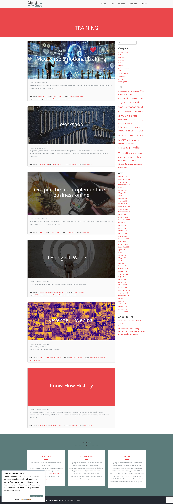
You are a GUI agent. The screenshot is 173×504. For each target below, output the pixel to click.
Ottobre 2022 (123, 217)
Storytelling (138, 153)
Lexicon (134, 130)
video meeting (134, 164)
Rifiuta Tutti (22, 496)
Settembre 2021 (124, 247)
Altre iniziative (123, 52)
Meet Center (124, 135)
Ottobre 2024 (123, 182)
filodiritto (132, 115)
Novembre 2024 (124, 179)
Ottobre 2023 (123, 209)
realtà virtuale (55, 99)
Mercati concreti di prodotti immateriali (131, 331)
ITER (36, 295)
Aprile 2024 (122, 195)
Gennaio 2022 (123, 236)
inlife (120, 123)
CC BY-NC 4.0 (64, 500)
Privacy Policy (75, 500)
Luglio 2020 (122, 277)
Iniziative (121, 65)
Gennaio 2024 (123, 201)
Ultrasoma (132, 160)
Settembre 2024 (124, 185)
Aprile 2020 (122, 282)
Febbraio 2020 (123, 287)
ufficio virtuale (122, 161)
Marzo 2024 (122, 198)
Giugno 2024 (122, 190)
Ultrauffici (123, 164)
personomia (122, 143)
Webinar (102, 357)
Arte (127, 91)
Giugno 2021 (122, 255)
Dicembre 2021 (123, 239)
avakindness (134, 91)
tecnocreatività (50, 295)
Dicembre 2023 (123, 204)
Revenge (41, 295)
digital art (126, 102)
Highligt (72, 96)
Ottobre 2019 (123, 293)
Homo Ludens (123, 326)
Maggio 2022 (122, 225)
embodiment (129, 112)
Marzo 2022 (122, 231)
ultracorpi (121, 79)
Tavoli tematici (123, 74)
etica (136, 112)
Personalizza (9, 496)
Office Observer (124, 68)
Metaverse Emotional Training (128, 329)
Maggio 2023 (122, 214)
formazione (38, 99)
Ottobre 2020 (123, 274)
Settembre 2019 (124, 296)
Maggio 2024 (122, 193)
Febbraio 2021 (123, 266)
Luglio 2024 (122, 187)
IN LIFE (103, 4)
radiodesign (124, 147)
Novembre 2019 (124, 290)
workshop (58, 295)
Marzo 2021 (122, 263)
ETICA (112, 4)
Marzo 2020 (122, 285)
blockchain (129, 94)
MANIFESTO (133, 4)
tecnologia (136, 157)
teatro (120, 157)
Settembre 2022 (124, 220)
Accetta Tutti (36, 496)
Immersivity (139, 120)
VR (141, 164)
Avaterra (121, 94)
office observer (134, 140)
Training (63, 99)
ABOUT (144, 4)
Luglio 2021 (122, 252)
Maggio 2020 (122, 279)
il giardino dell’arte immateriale (128, 334)
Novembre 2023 (124, 206)
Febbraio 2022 (123, 233)
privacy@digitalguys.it (46, 479)
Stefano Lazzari (56, 96)
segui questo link (53, 473)
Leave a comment (74, 99)
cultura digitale (137, 98)
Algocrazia (121, 91)
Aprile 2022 (122, 228)
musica (122, 139)
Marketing (141, 131)
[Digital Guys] (34, 7)
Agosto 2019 (122, 298)
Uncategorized (123, 82)
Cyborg (120, 103)
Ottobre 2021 (123, 244)
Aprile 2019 (122, 304)
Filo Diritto (121, 57)
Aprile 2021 (122, 260)
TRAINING (121, 4)
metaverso (46, 99)
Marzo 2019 (122, 306)
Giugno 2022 (122, 223)
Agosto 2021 (122, 250)
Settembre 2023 (124, 212)
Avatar (142, 90)
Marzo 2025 (122, 177)
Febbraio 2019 (123, 309)
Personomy (130, 143)
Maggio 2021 (122, 258)
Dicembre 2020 (123, 271)
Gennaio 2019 (123, 312)
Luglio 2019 (122, 301)
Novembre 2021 (124, 241)
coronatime (124, 98)
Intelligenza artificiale (129, 126)
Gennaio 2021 (123, 269)
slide (120, 71)
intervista (122, 130)
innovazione (128, 123)
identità (132, 120)
